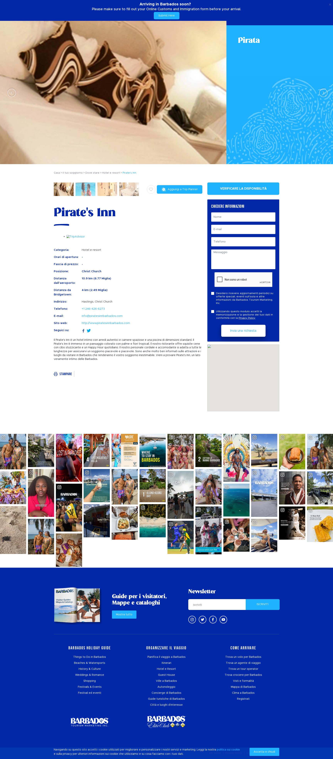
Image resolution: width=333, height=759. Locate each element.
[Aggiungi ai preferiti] (151, 189)
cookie (235, 749)
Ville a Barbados (166, 681)
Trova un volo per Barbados (243, 657)
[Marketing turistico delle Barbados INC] (89, 722)
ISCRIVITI (262, 604)
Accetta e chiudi (264, 752)
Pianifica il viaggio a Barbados (166, 657)
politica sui (223, 749)
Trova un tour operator (243, 669)
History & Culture (90, 669)
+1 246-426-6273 (93, 308)
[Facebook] (83, 330)
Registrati (243, 699)
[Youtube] (223, 619)
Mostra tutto (124, 614)
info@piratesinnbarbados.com (102, 316)
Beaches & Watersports (89, 663)
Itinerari (166, 663)
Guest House (166, 675)
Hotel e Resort (166, 669)
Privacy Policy (247, 318)
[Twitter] (89, 330)
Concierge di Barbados (166, 693)
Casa (57, 173)
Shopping (89, 681)
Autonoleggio (166, 687)
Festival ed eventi (89, 693)
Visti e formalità (243, 681)
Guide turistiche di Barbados (166, 699)
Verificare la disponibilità (243, 188)
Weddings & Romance (89, 675)
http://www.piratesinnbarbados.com (106, 323)
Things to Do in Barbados (89, 657)
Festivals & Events (90, 687)
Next (322, 92)
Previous (10, 92)
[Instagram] (192, 619)
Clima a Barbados (243, 693)
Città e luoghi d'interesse (166, 705)
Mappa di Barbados (243, 687)
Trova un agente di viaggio (243, 663)
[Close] (330, 4)
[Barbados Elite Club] (166, 722)
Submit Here (166, 15)
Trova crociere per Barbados (243, 675)
